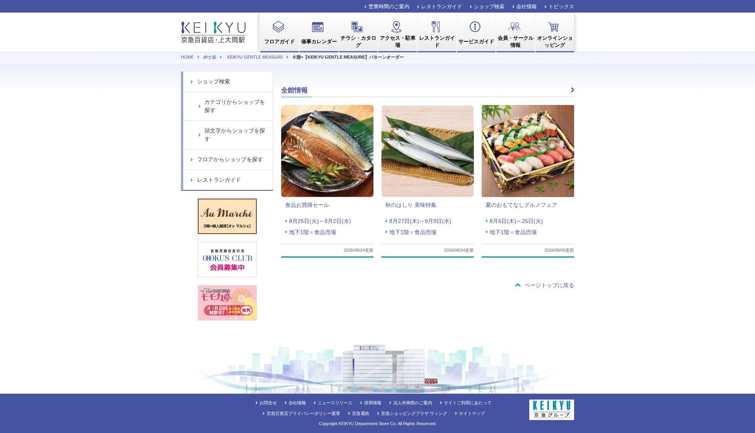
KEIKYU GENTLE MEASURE (255, 57)
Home (187, 57)
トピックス (561, 6)
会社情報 (526, 6)
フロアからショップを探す (230, 159)
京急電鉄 (360, 413)
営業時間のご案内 (388, 6)
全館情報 (294, 90)
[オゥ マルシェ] (227, 216)
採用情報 (372, 402)
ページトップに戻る (549, 285)
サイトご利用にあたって (468, 402)
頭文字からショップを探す (234, 134)
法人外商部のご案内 (412, 402)
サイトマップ (472, 413)
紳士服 (209, 57)
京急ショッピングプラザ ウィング (414, 413)
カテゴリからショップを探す (234, 106)
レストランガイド (441, 6)
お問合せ (268, 402)
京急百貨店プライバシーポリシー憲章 (303, 413)
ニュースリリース (335, 402)
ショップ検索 (489, 6)
